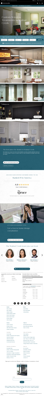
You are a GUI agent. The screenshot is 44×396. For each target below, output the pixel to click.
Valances (25, 322)
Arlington (10, 386)
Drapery (8, 322)
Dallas (26, 386)
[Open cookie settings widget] (2, 394)
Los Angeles (7, 387)
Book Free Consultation (40, 40)
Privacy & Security (26, 356)
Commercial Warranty (11, 341)
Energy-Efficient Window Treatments (30, 343)
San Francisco (27, 387)
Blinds (24, 307)
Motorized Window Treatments (29, 341)
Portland (18, 387)
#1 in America (25, 348)
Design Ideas (25, 335)
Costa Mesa (22, 386)
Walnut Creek (39, 0)
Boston (13, 386)
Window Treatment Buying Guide (13, 349)
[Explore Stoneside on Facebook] (15, 303)
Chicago (17, 386)
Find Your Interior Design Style (29, 337)
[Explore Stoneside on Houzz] (29, 303)
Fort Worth (33, 386)
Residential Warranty (10, 340)
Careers (24, 354)
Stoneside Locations (27, 349)
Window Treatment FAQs (11, 356)
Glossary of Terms (10, 357)
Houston (37, 386)
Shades (8, 307)
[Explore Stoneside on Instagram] (18, 303)
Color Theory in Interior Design (29, 338)
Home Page (9, 334)
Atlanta (6, 386)
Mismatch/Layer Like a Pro (28, 340)
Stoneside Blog (9, 348)
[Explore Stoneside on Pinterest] (22, 303)
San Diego (22, 387)
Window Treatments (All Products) (13, 335)
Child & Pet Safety (10, 338)
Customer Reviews (10, 337)
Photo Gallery (25, 334)
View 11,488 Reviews (21, 187)
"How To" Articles (10, 351)
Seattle (32, 387)
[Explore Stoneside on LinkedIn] (25, 303)
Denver (28, 386)
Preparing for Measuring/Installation (13, 354)
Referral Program (26, 351)
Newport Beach (13, 387)
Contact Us (25, 357)
